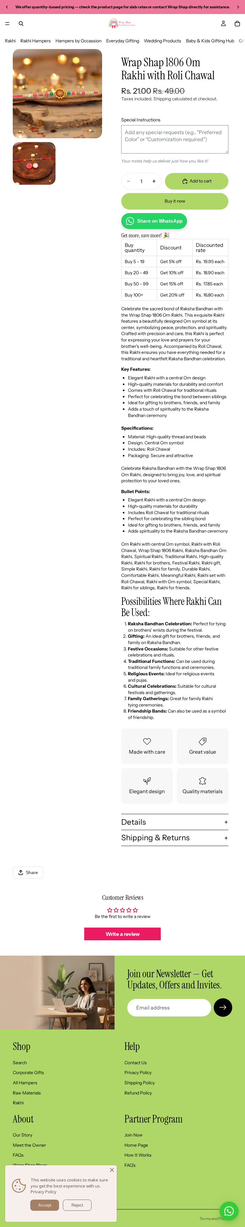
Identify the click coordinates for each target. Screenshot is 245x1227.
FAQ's (130, 1165)
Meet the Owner (29, 1145)
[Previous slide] (7, 7)
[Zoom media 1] (57, 93)
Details (133, 822)
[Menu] (7, 23)
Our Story (22, 1135)
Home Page (136, 1145)
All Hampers (25, 1083)
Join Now (133, 1135)
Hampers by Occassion (78, 41)
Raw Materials (27, 1093)
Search (20, 1063)
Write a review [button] (123, 934)
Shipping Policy (139, 1083)
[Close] (112, 1170)
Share (32, 872)
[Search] (21, 24)
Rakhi (10, 41)
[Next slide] (238, 7)
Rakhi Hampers (35, 41)
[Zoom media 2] (34, 163)
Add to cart (200, 181)
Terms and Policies (215, 1218)
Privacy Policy (138, 1073)
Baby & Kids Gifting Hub (210, 41)
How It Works (138, 1155)
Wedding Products (162, 41)
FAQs (18, 1155)
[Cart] (237, 24)
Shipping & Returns (155, 837)
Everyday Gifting (122, 41)
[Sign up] (223, 1007)
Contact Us (135, 1063)
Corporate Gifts (28, 1073)
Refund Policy (138, 1093)
